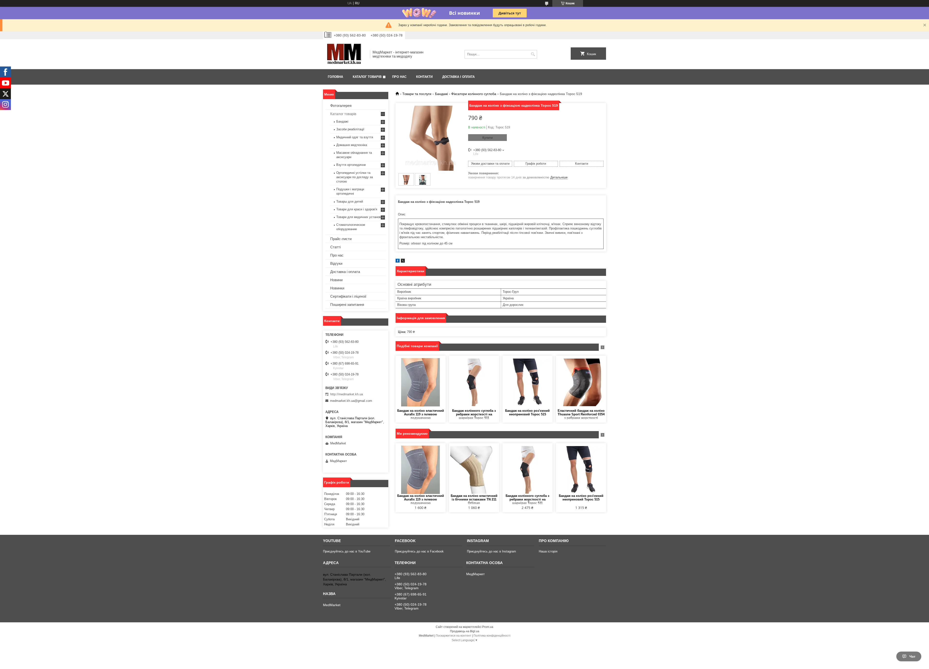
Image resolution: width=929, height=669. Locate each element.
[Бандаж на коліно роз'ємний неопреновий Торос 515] (527, 382)
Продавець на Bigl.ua (464, 631)
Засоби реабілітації (350, 129)
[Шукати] (533, 54)
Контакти (424, 77)
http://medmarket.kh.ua (346, 394)
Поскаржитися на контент (453, 635)
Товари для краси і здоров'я (356, 209)
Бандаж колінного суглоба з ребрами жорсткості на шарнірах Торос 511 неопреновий (474, 414)
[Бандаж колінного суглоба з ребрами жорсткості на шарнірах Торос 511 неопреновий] (474, 382)
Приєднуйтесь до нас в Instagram (491, 551)
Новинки (337, 288)
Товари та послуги (416, 94)
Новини (336, 280)
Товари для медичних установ (358, 217)
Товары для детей (349, 201)
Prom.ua (487, 627)
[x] (403, 261)
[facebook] (398, 261)
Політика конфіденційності (491, 635)
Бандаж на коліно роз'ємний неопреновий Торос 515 (527, 412)
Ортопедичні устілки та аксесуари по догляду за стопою (354, 177)
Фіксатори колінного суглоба (473, 94)
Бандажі (441, 94)
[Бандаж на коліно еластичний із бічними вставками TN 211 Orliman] (474, 470)
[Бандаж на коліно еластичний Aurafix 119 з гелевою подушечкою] (420, 382)
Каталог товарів (367, 77)
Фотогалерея (341, 105)
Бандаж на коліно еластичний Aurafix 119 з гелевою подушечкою (420, 414)
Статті (335, 247)
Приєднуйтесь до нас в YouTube (346, 551)
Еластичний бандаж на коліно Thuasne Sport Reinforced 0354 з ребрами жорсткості (581, 414)
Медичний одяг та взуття (354, 137)
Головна (335, 77)
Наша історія (548, 551)
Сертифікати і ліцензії (348, 296)
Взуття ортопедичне (351, 165)
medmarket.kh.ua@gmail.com (351, 401)
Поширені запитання (347, 304)
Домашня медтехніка (351, 145)
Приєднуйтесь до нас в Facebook (419, 551)
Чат (912, 656)
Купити (487, 138)
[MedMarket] (345, 54)
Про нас (399, 77)
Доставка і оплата (458, 77)
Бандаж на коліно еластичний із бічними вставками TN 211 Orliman (474, 499)
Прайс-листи (341, 239)
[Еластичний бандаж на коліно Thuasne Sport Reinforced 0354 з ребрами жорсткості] (581, 382)
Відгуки (336, 263)
